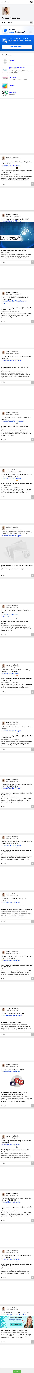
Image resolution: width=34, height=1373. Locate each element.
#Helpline (17, 166)
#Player (14, 421)
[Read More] (32, 184)
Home (3, 23)
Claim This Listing (15, 47)
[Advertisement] (17, 126)
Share (4, 184)
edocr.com (6, 252)
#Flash (9, 421)
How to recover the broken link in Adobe (13, 250)
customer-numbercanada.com (11, 174)
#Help (17, 301)
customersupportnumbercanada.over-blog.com (15, 1096)
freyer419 (12, 60)
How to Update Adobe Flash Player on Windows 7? (16, 909)
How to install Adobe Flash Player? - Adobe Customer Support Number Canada (14, 1093)
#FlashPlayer (6, 616)
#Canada (17, 902)
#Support (10, 166)
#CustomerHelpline (20, 1314)
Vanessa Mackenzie (12, 157)
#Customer (11, 221)
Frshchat (11, 85)
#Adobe (4, 166)
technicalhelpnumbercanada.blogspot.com (14, 430)
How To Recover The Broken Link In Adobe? (14, 1330)
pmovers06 (12, 77)
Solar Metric (12, 92)
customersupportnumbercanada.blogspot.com (15, 569)
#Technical (10, 301)
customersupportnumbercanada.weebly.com (15, 371)
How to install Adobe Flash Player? (11, 1022)
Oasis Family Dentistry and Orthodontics (17, 68)
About (9, 23)
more (16, 1371)
